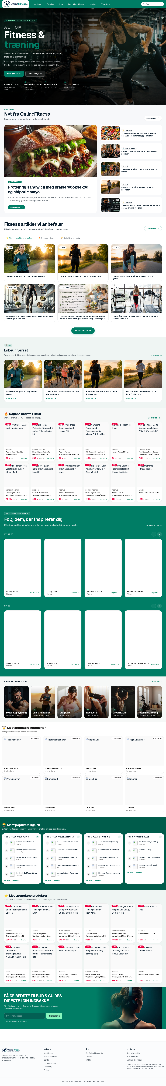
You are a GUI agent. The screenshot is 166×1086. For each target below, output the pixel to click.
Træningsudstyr (50, 1056)
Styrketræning (50, 1063)
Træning (50, 4)
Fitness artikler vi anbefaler (19, 238)
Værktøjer (105, 4)
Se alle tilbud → (155, 418)
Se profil (33, 593)
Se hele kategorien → (12, 880)
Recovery (48, 1066)
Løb (61, 4)
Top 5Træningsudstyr (16, 837)
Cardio (46, 1060)
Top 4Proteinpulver (138, 837)
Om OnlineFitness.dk (94, 1053)
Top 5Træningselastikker (59, 837)
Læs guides (12, 73)
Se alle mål (155, 682)
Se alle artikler (81, 330)
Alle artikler (151, 118)
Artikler (37, 4)
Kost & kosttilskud (76, 4)
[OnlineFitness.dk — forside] (15, 4)
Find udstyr (34, 73)
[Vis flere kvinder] (159, 534)
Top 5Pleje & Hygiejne (98, 837)
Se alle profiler (152, 525)
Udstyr (93, 4)
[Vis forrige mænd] (153, 606)
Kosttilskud (48, 1053)
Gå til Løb (155, 355)
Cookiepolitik (132, 1056)
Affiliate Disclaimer (134, 1060)
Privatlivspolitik (133, 1053)
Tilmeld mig (54, 1016)
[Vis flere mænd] (159, 606)
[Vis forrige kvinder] (153, 534)
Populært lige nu (47, 238)
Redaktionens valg (70, 238)
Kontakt (89, 1056)
